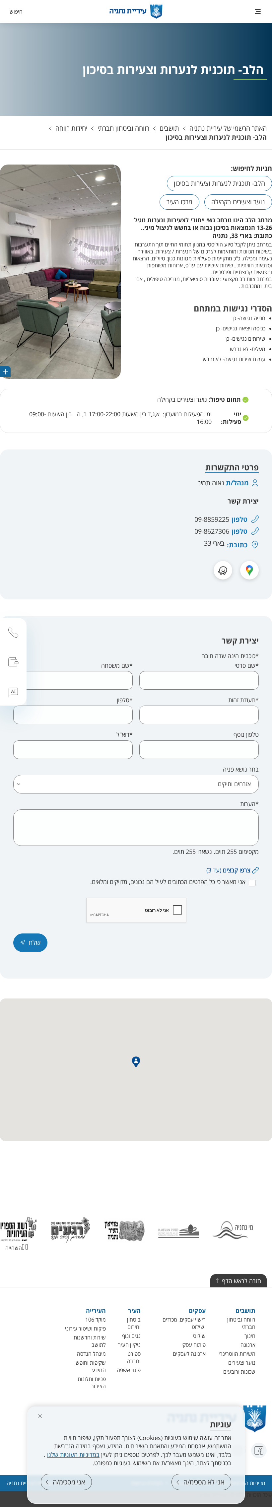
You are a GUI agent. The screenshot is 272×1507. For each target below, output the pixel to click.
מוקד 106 (95, 1319)
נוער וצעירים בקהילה (238, 201)
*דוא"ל (124, 734)
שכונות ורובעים (239, 1371)
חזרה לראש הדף (241, 1281)
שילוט (199, 1335)
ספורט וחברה (134, 1357)
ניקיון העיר (129, 1344)
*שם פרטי (247, 665)
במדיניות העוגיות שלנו (73, 1455)
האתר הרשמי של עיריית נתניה (228, 128)
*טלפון (125, 700)
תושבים (169, 128)
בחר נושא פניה (241, 769)
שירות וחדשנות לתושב (90, 1341)
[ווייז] (223, 570)
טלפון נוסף (246, 734)
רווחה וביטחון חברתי (123, 128)
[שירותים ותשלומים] (13, 661)
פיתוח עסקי (193, 1344)
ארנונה (247, 1344)
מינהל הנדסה (91, 1353)
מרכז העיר (179, 201)
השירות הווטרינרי (237, 1353)
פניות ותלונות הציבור (92, 1382)
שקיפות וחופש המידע (91, 1366)
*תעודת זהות (243, 700)
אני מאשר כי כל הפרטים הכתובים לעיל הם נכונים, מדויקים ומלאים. (167, 882)
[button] (30, 942)
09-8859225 (211, 519)
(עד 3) (228, 870)
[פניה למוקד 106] (13, 632)
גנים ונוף (131, 1335)
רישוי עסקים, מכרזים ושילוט (184, 1323)
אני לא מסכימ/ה (203, 1481)
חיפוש (16, 11)
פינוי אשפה (129, 1370)
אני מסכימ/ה (69, 1481)
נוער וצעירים (241, 1362)
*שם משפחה (117, 665)
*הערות (249, 804)
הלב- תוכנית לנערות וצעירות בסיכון (216, 137)
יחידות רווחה (71, 128)
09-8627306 (211, 531)
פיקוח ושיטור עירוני (85, 1328)
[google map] (249, 570)
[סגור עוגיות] (40, 1416)
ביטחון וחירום (134, 1323)
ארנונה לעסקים (189, 1353)
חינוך (249, 1335)
